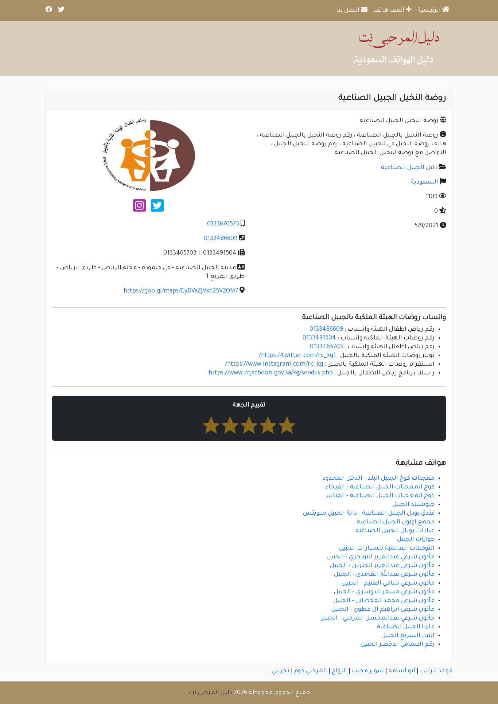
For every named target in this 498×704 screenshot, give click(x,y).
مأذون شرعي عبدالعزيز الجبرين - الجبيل (382, 566)
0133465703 (326, 347)
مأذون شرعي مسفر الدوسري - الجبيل (384, 592)
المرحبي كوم (310, 671)
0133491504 (319, 338)
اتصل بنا (348, 10)
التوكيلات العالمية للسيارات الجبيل (387, 548)
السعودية (424, 182)
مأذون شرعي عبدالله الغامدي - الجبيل (384, 574)
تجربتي (280, 671)
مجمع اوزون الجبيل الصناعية (396, 522)
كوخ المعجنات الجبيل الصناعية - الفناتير (380, 496)
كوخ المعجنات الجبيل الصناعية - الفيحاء (380, 487)
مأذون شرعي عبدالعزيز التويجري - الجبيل (381, 557)
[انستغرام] (139, 208)
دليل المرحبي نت (210, 693)
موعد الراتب (436, 671)
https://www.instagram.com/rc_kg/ (274, 364)
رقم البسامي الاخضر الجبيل (398, 644)
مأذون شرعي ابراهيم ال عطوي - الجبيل (383, 609)
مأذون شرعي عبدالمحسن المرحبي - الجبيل (377, 618)
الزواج (339, 671)
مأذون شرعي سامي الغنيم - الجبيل (388, 583)
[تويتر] (157, 208)
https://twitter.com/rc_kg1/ (297, 356)
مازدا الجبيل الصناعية (406, 627)
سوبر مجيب (368, 671)
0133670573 (223, 224)
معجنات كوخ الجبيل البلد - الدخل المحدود (379, 478)
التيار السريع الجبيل (408, 636)
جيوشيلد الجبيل (413, 505)
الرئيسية (429, 10)
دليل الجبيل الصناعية (409, 168)
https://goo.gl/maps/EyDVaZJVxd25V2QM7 (181, 291)
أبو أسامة (402, 671)
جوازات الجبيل (416, 539)
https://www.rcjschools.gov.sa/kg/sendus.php (271, 373)
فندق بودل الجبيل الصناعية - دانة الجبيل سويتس (369, 513)
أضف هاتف (389, 10)
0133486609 (220, 239)
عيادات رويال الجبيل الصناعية (395, 531)
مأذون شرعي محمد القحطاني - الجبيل (384, 601)
